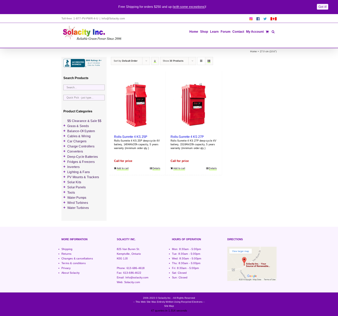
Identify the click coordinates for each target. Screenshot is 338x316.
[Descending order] (155, 61)
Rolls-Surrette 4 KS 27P (187, 136)
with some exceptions (188, 6)
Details (156, 168)
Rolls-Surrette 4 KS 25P (130, 136)
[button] (273, 31)
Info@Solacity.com (113, 18)
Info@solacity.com (137, 277)
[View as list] (209, 61)
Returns (66, 253)
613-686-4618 (136, 268)
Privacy (66, 268)
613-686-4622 (132, 272)
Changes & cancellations (77, 258)
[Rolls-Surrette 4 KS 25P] (137, 104)
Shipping (67, 249)
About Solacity (70, 272)
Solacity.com (132, 282)
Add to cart (123, 168)
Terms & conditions (73, 263)
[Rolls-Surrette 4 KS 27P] (194, 104)
